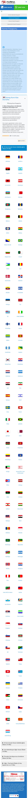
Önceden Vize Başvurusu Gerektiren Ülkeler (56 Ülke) (13, 757)
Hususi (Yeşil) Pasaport (14, 21)
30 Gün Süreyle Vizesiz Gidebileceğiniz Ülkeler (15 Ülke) (13, 743)
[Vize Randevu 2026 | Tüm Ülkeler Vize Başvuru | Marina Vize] (8, 2)
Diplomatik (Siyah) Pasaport (14, 24)
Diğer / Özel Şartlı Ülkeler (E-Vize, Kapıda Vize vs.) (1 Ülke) (12, 764)
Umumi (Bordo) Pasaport (14, 15)
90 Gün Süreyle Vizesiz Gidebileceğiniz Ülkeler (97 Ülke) (13, 148)
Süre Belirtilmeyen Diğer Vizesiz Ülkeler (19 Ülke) (13, 750)
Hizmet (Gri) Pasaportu (14, 18)
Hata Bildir (22, 140)
